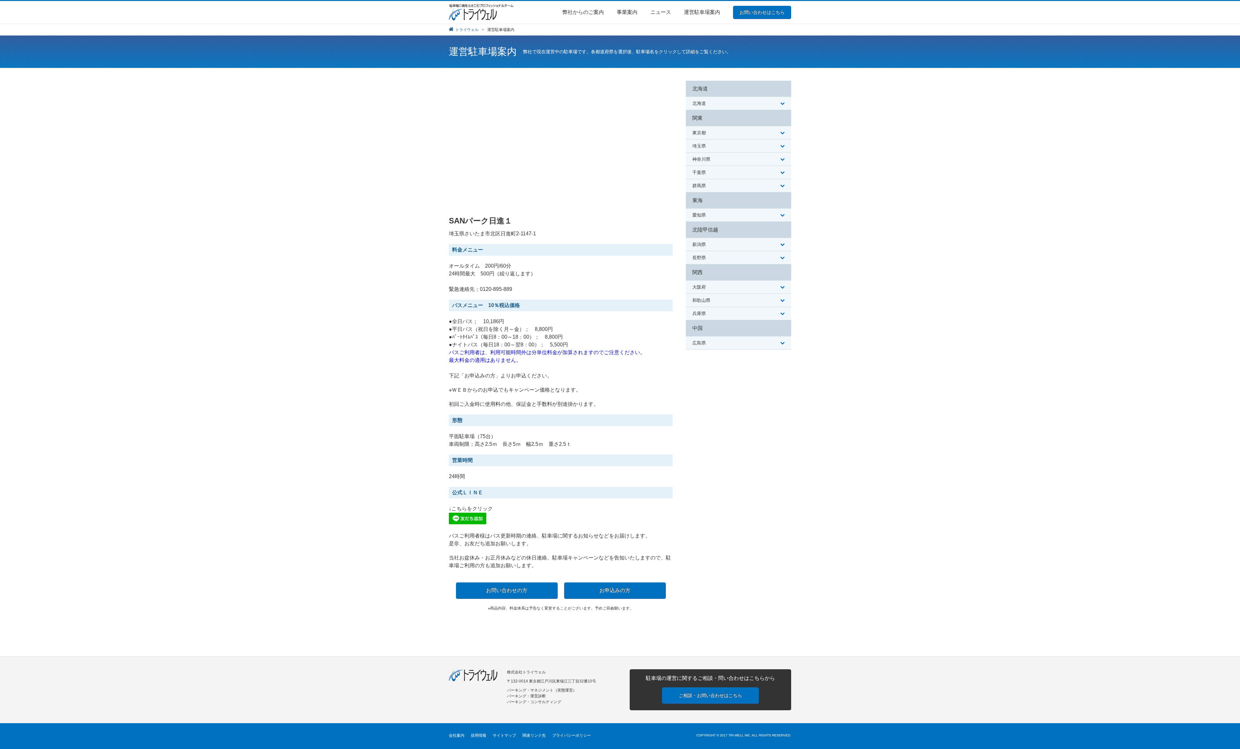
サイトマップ (504, 735)
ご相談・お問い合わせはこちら (710, 695)
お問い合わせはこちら (762, 12)
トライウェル (467, 29)
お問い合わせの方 (506, 590)
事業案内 (627, 12)
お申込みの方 (614, 590)
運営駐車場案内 (702, 12)
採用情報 (478, 735)
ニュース (660, 12)
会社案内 (456, 735)
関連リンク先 (534, 735)
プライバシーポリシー (571, 735)
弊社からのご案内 (583, 12)
